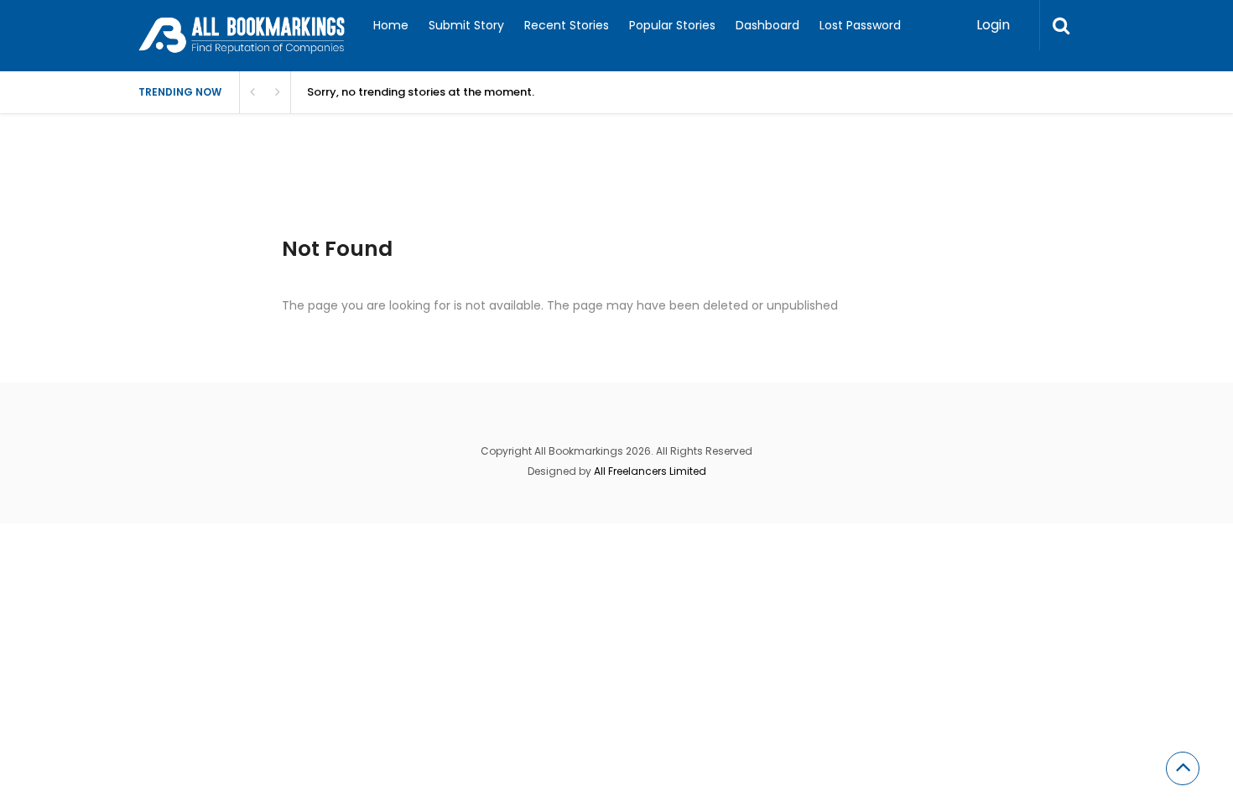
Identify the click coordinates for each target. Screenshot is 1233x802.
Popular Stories (672, 25)
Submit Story (466, 25)
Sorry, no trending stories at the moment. (420, 92)
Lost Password (860, 25)
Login (993, 24)
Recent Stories (566, 25)
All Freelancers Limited (650, 471)
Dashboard (767, 25)
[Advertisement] (443, 193)
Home (390, 25)
